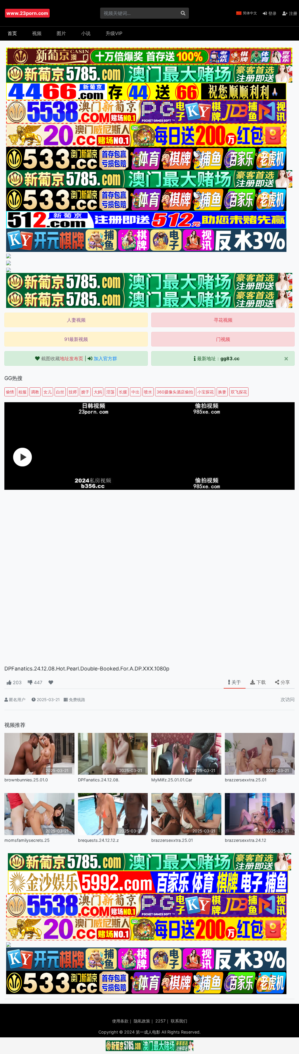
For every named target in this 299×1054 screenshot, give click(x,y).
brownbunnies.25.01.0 (26, 779)
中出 (135, 391)
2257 (160, 1020)
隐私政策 (142, 1020)
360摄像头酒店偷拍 (175, 391)
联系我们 (179, 1020)
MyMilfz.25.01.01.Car (171, 779)
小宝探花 (205, 391)
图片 (61, 33)
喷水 (148, 391)
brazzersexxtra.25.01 (246, 779)
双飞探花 (239, 391)
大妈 (98, 391)
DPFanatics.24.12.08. (98, 779)
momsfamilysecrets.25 (27, 840)
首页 (12, 33)
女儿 (48, 391)
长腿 (123, 391)
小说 (86, 33)
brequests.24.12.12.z (98, 840)
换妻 (222, 391)
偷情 (10, 391)
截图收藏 (62, 358)
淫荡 (110, 391)
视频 (36, 33)
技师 (73, 391)
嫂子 (85, 391)
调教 (35, 391)
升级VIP (114, 33)
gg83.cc (229, 358)
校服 (22, 391)
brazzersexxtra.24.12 (245, 840)
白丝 (60, 391)
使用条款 (120, 1020)
